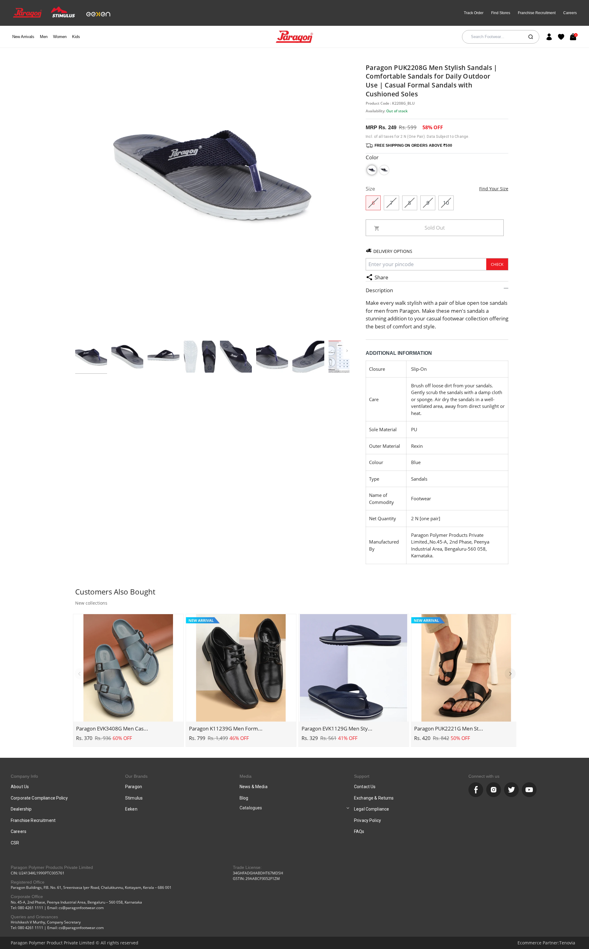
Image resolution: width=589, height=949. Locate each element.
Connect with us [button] (483, 776)
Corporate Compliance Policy (39, 798)
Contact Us (364, 786)
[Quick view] (128, 713)
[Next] (510, 673)
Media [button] (246, 776)
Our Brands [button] (136, 776)
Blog (244, 798)
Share (381, 277)
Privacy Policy (367, 820)
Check (497, 264)
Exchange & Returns (374, 798)
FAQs (359, 831)
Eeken (131, 809)
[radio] (371, 170)
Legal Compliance (371, 809)
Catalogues (251, 807)
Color (372, 157)
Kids (76, 36)
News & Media (254, 786)
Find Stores (500, 13)
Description (379, 290)
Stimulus (134, 798)
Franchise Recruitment (537, 13)
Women (60, 36)
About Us (20, 786)
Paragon (133, 786)
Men (44, 36)
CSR (15, 842)
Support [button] (361, 776)
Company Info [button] (24, 776)
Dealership (21, 809)
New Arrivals (23, 36)
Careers (570, 13)
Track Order (473, 13)
